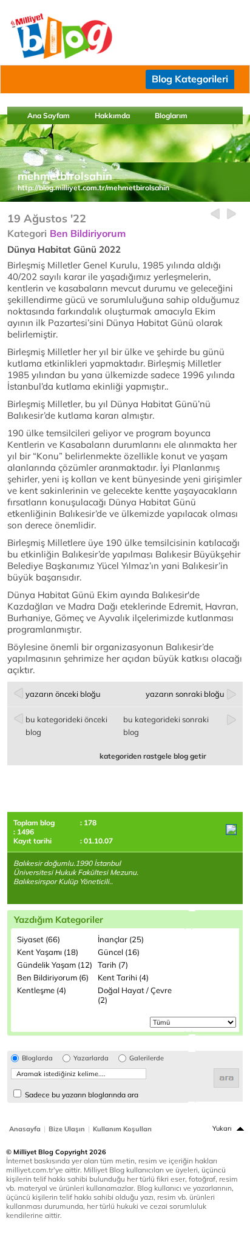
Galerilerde (146, 1058)
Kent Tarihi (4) (123, 977)
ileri (231, 214)
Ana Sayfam (48, 115)
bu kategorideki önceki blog (66, 725)
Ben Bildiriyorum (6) (53, 977)
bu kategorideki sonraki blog (166, 725)
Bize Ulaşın (67, 1129)
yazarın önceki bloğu (63, 694)
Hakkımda (112, 115)
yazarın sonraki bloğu (185, 694)
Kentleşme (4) (41, 990)
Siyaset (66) (38, 939)
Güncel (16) (119, 952)
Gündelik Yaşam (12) (54, 965)
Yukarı (222, 1128)
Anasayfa (25, 1129)
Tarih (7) (113, 965)
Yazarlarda (91, 1058)
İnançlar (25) (121, 939)
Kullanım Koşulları (122, 1129)
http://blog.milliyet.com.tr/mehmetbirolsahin (93, 187)
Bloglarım (171, 115)
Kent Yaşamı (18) (47, 952)
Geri (215, 214)
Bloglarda (37, 1058)
